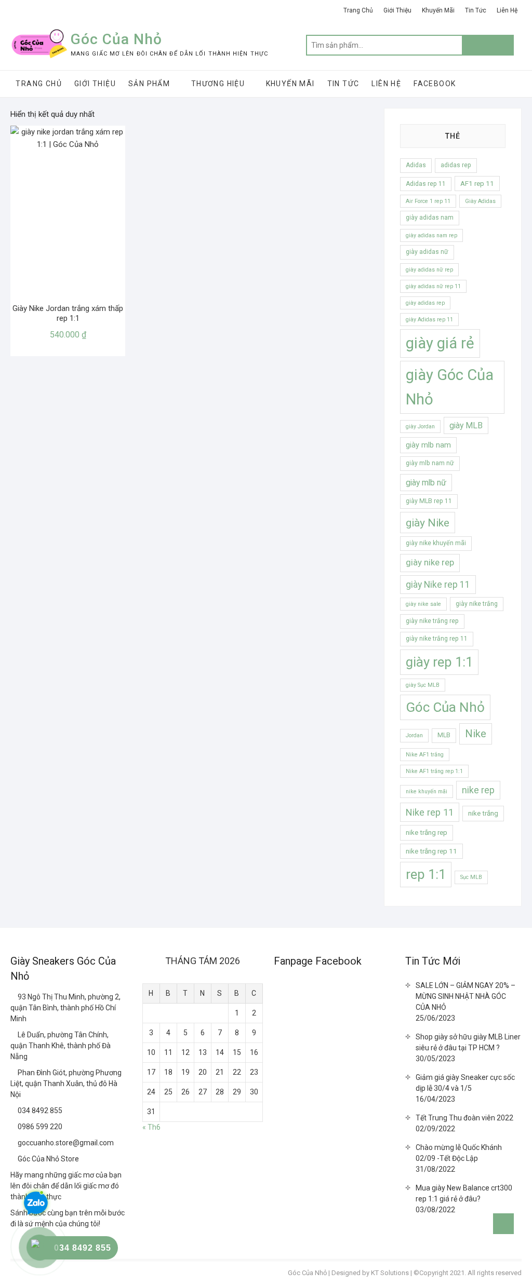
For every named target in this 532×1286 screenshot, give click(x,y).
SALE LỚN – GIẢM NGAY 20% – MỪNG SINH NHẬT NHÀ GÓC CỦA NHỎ (465, 996)
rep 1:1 (426, 874)
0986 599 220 (39, 1126)
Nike (475, 733)
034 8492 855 (39, 1110)
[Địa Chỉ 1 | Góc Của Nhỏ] (14, 997)
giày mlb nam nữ (430, 463)
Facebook (435, 83)
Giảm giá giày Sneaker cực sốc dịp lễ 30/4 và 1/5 (465, 1082)
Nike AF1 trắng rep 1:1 (434, 771)
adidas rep (456, 165)
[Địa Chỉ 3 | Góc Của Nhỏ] (14, 1072)
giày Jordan (420, 426)
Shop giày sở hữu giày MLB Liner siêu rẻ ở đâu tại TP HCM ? (468, 1042)
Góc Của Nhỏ (116, 39)
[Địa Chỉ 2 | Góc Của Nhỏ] (14, 1035)
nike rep (478, 790)
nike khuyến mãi (426, 791)
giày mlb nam (428, 445)
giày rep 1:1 (439, 662)
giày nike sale (423, 604)
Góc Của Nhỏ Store (47, 1159)
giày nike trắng (477, 603)
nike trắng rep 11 (431, 851)
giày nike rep (430, 562)
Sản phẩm (149, 83)
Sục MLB (471, 877)
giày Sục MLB (423, 685)
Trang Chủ (358, 10)
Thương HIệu (218, 83)
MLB (443, 735)
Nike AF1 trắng (425, 754)
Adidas (416, 165)
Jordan (414, 735)
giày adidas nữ (427, 251)
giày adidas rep (425, 303)
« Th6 (151, 1127)
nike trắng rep (426, 832)
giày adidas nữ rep (429, 269)
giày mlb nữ (426, 483)
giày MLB (466, 425)
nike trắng (483, 813)
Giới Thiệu (397, 10)
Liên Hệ (507, 10)
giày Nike (427, 522)
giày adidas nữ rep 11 (433, 286)
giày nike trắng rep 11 (437, 638)
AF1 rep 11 (477, 183)
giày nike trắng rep (432, 621)
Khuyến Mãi (438, 10)
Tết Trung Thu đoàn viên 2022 (464, 1118)
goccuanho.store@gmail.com (65, 1143)
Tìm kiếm (488, 45)
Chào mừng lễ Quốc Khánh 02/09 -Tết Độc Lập (459, 1152)
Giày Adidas (480, 201)
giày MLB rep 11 (429, 501)
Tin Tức (475, 10)
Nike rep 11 (430, 812)
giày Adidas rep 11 (429, 319)
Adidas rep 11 (426, 183)
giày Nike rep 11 (438, 584)
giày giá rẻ (440, 343)
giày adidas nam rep (431, 235)
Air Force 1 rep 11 (428, 201)
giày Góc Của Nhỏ (450, 387)
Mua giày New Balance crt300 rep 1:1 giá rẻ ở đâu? (464, 1193)
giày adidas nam (430, 217)
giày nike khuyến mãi (436, 543)
